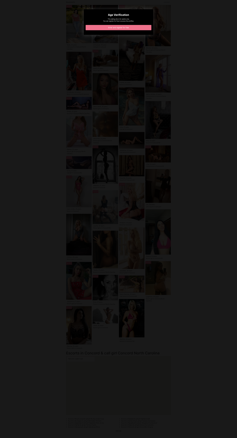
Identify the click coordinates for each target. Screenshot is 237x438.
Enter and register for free (118, 28)
